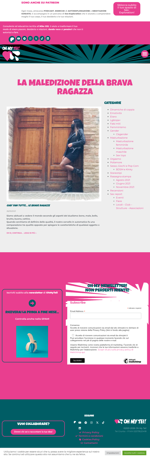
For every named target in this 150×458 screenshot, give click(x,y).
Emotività (116, 113)
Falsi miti (115, 123)
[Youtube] (18, 38)
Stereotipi (116, 173)
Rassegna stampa (120, 176)
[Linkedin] (47, 38)
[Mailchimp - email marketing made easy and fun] (132, 363)
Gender (114, 130)
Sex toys (121, 155)
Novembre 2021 (125, 187)
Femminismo (118, 127)
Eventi (120, 197)
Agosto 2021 (123, 180)
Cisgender (122, 134)
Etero (113, 116)
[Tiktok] (42, 38)
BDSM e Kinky (124, 169)
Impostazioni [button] (113, 453)
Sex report (116, 194)
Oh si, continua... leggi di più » (21, 233)
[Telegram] (24, 38)
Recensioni (116, 190)
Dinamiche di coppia (122, 109)
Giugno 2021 (123, 183)
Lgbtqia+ (115, 120)
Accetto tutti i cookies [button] (134, 453)
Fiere (119, 201)
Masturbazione (119, 137)
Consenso (75, 325)
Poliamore (116, 162)
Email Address (77, 311)
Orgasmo (115, 159)
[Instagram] (30, 38)
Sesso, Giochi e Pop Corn (124, 166)
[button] (145, 54)
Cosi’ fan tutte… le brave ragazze (28, 205)
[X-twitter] (36, 38)
